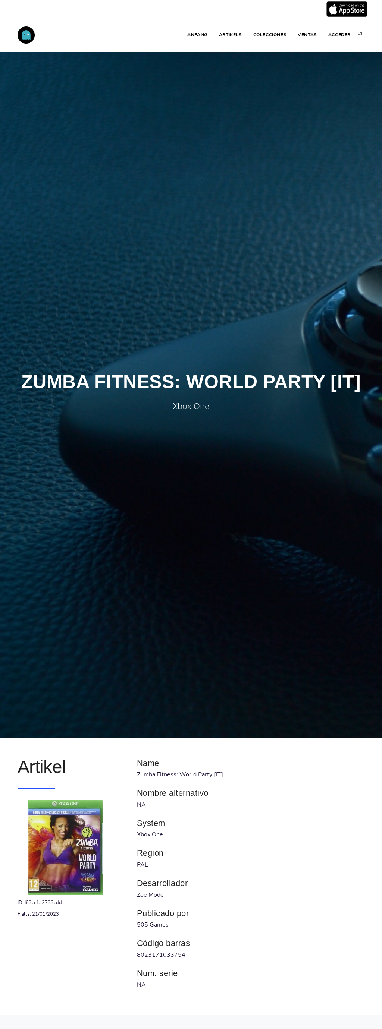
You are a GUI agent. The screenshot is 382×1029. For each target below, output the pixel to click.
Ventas (307, 35)
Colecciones (270, 35)
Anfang (197, 35)
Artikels (230, 35)
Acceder (339, 35)
